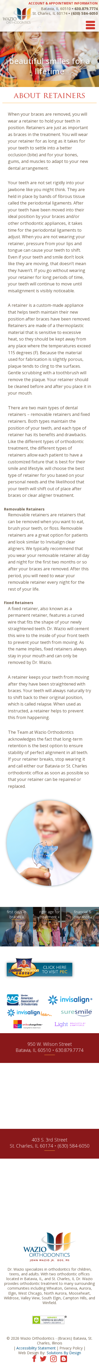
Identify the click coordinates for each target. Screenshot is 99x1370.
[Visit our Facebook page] (34, 1358)
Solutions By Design (64, 1352)
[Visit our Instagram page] (53, 1358)
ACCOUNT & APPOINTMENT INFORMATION (63, 3)
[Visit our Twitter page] (43, 1358)
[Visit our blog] (63, 1358)
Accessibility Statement (36, 1347)
